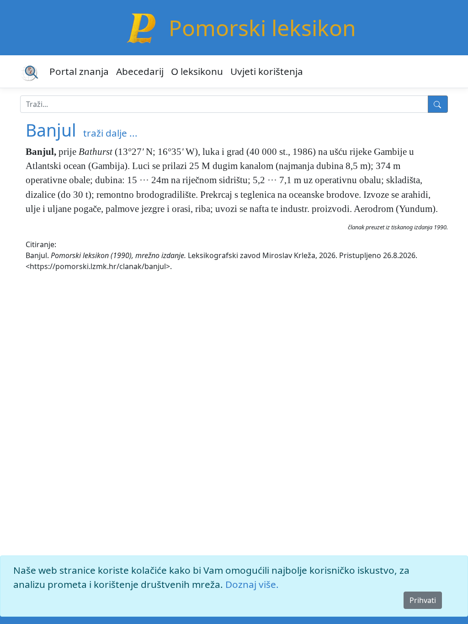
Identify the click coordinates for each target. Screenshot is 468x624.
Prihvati (423, 600)
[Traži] (438, 104)
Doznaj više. (252, 584)
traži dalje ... (110, 133)
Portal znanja (79, 71)
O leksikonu (197, 71)
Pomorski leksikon (262, 27)
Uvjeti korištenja (266, 71)
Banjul (51, 130)
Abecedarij (140, 71)
